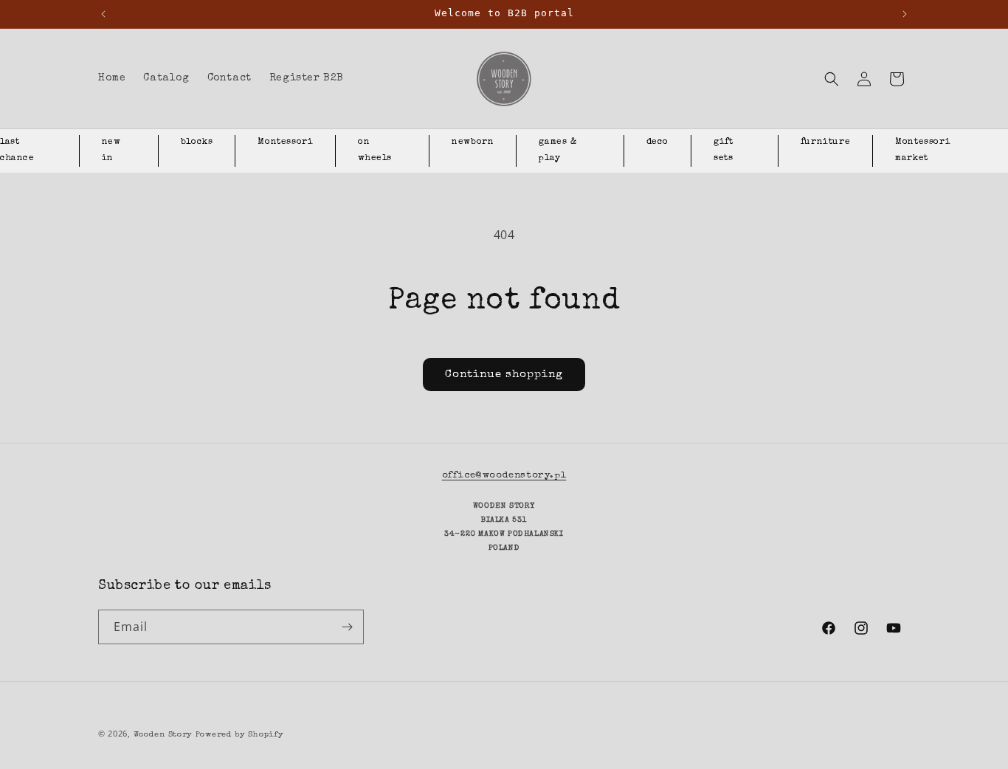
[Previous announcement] (103, 14)
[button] (831, 79)
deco (657, 142)
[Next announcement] (904, 14)
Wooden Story (163, 735)
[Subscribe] (347, 627)
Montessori (285, 142)
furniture (825, 142)
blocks (197, 142)
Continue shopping (504, 374)
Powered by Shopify (240, 735)
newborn (473, 142)
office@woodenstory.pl (504, 475)
